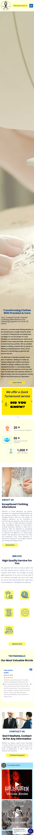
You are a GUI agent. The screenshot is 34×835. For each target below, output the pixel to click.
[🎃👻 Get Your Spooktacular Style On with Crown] (17, 784)
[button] (20, 5)
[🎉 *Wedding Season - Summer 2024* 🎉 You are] (17, 815)
